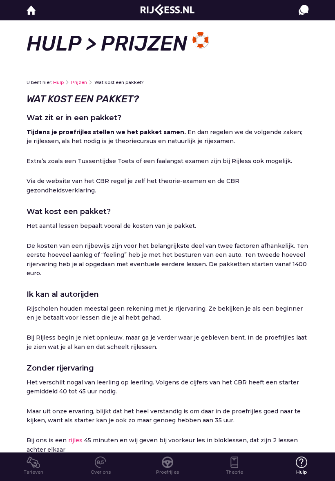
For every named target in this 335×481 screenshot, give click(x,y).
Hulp (54, 43)
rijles (75, 440)
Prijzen (79, 82)
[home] (31, 10)
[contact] (303, 17)
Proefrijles (167, 472)
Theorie (234, 472)
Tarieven (33, 472)
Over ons (101, 472)
